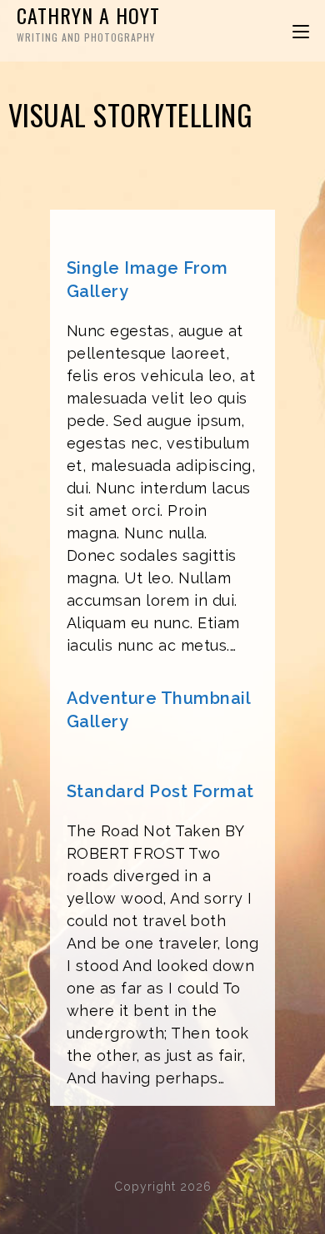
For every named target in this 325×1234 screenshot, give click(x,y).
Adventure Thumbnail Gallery (159, 709)
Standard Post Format (160, 791)
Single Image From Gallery (147, 279)
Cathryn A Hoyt (88, 22)
